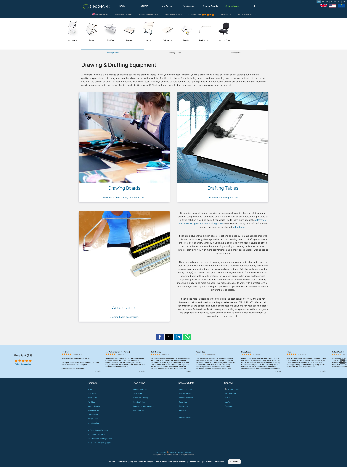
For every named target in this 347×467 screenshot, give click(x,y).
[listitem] (72, 34)
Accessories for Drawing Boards (100, 439)
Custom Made (232, 6)
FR (344, 2)
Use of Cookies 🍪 (162, 452)
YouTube (228, 402)
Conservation (93, 415)
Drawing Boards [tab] (113, 53)
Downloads (183, 406)
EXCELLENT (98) (195, 14)
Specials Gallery (139, 402)
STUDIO (144, 6)
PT (335, 2)
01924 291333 (232, 389)
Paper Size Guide (185, 389)
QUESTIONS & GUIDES (173, 14)
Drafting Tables (93, 410)
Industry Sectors (185, 393)
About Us (182, 410)
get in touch (239, 227)
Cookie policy (171, 462)
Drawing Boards (210, 6)
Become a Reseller (186, 398)
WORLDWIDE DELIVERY (123, 14)
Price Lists (183, 402)
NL (339, 2)
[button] (254, 6)
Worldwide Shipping (140, 398)
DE (327, 2)
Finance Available (140, 389)
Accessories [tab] (235, 53)
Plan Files (91, 402)
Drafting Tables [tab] (175, 53)
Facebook (229, 406)
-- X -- (227, 398)
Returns (173, 452)
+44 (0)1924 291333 (247, 15)
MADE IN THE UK (101, 14)
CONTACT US (226, 14)
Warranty (180, 452)
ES (323, 2)
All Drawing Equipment (96, 434)
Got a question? (139, 410)
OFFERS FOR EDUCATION (148, 14)
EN (319, 2)
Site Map (188, 452)
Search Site (137, 393)
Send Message (230, 393)
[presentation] (342, 361)
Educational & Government (143, 406)
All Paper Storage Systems (98, 430)
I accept (234, 462)
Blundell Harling (185, 417)
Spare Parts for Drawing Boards (99, 443)
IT (331, 2)
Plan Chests (188, 6)
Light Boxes (166, 6)
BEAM (122, 6)
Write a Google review (23, 364)
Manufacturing (93, 423)
